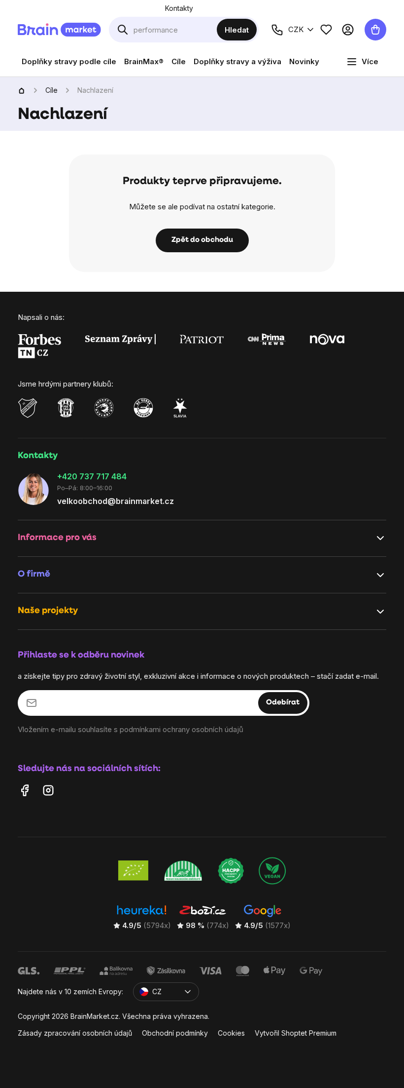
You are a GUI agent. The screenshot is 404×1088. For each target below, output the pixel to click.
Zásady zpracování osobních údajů (75, 1033)
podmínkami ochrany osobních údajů (181, 729)
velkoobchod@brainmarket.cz (115, 501)
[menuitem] (69, 61)
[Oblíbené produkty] (326, 30)
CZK (295, 29)
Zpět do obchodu (202, 240)
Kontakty (179, 8)
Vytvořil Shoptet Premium (296, 1033)
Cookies (231, 1033)
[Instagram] (48, 790)
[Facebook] (25, 790)
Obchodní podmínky (175, 1033)
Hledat (237, 30)
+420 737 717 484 (92, 476)
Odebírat (283, 702)
